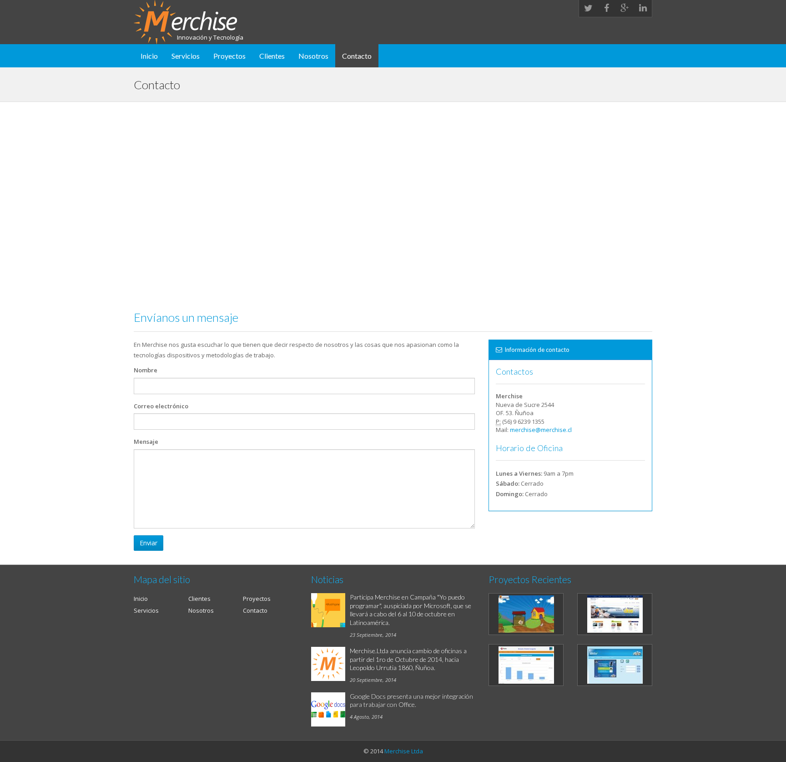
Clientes (272, 55)
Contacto (357, 55)
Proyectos (229, 55)
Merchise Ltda (403, 751)
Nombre (145, 370)
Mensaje (146, 441)
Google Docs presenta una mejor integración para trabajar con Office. (411, 700)
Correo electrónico (161, 406)
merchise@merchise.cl (541, 430)
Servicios (185, 55)
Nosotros (313, 55)
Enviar (148, 542)
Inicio (149, 55)
